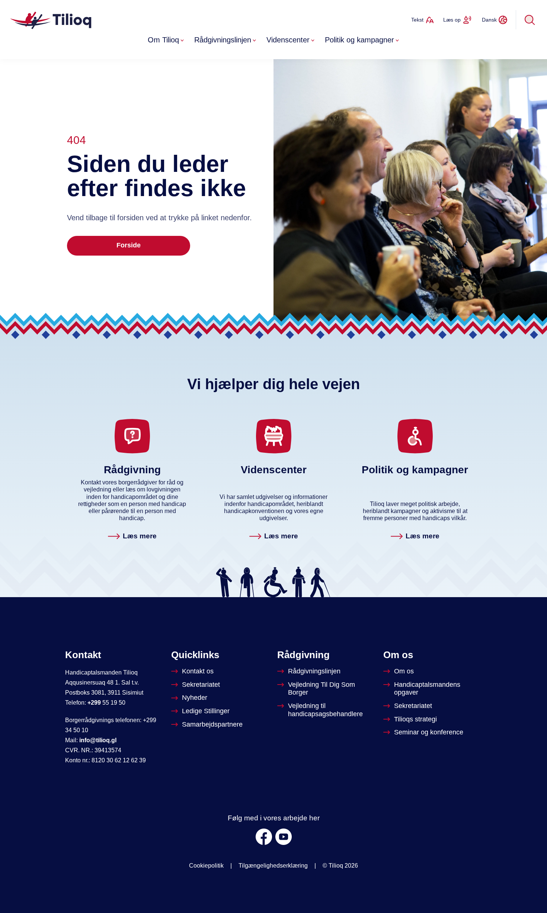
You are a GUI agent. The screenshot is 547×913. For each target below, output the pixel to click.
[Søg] (529, 19)
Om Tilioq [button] (163, 40)
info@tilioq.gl (97, 740)
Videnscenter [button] (288, 40)
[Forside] (51, 19)
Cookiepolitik (206, 865)
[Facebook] (264, 837)
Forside (128, 245)
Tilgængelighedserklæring (273, 865)
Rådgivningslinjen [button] (222, 40)
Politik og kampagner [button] (359, 40)
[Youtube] (283, 837)
